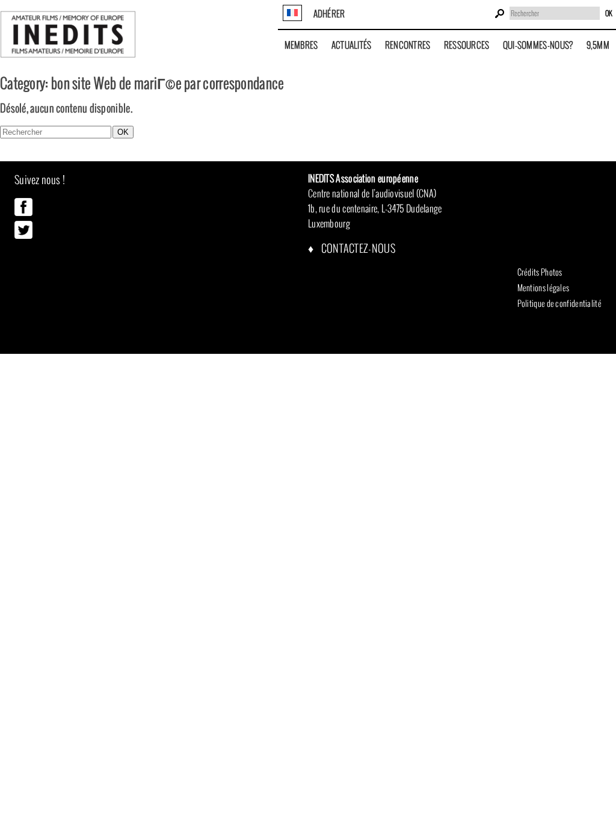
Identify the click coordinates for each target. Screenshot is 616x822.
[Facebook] (23, 213)
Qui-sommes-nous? (538, 45)
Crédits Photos (539, 272)
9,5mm (598, 45)
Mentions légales (543, 288)
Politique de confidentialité (559, 303)
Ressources (467, 45)
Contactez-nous (357, 248)
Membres (301, 45)
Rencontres (408, 45)
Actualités (351, 45)
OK (608, 13)
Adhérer (329, 13)
